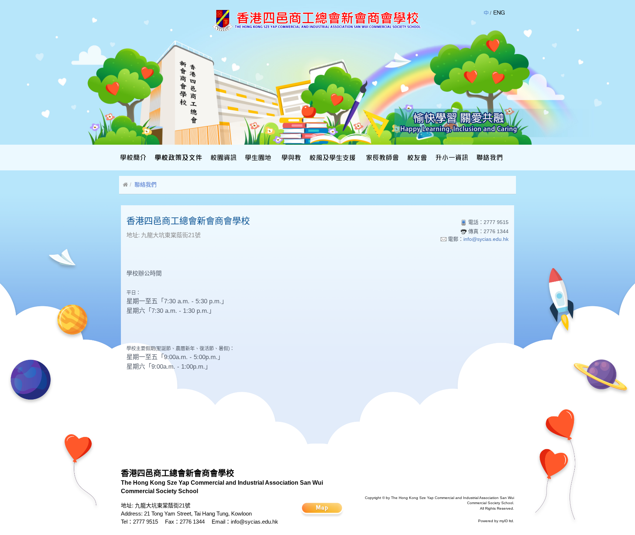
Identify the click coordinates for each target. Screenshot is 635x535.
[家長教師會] (381, 158)
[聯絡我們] (488, 158)
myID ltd (506, 521)
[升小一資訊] (451, 158)
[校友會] (416, 158)
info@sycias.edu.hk (486, 239)
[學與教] (290, 158)
